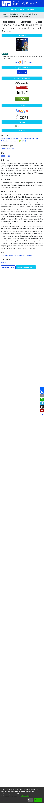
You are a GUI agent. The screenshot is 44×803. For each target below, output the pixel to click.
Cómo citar (22, 72)
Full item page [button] (9, 267)
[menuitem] (27, 3)
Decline (30, 800)
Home (4, 14)
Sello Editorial (13, 14)
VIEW (29, 62)
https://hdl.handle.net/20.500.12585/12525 (16, 255)
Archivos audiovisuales (29, 14)
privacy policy (25, 796)
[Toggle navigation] (40, 3)
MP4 (17, 62)
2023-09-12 (5, 156)
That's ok (38, 800)
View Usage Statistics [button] (26, 267)
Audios (6, 16)
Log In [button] (31, 3)
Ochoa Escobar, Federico (10, 141)
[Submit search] (23, 3)
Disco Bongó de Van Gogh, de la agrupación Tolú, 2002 (20, 138)
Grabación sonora (7, 149)
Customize (4, 800)
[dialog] (22, 795)
